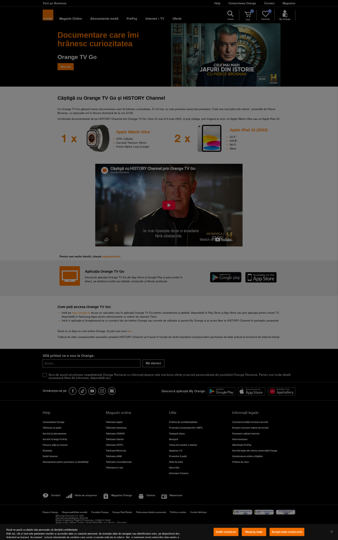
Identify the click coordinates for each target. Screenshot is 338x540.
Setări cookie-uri (226, 531)
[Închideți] (331, 531)
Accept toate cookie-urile (287, 531)
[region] (169, 532)
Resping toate (253, 531)
